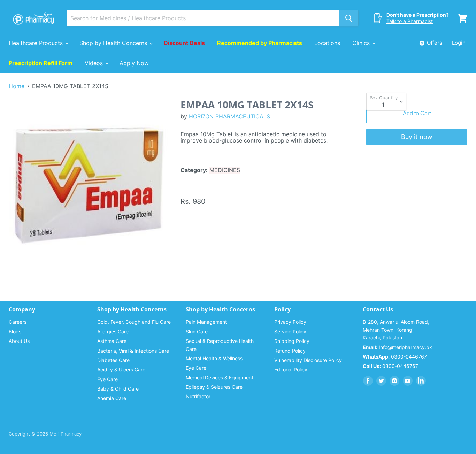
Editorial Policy (290, 369)
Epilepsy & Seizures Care (214, 387)
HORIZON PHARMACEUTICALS (229, 116)
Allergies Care (113, 331)
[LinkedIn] (421, 381)
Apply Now (134, 63)
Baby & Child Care (118, 389)
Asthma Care (111, 341)
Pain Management (206, 322)
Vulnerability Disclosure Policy (308, 360)
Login (459, 42)
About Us (19, 341)
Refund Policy (290, 351)
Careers (17, 322)
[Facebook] (368, 381)
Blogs (15, 331)
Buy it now (416, 136)
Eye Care (107, 379)
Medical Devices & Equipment (219, 377)
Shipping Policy (291, 341)
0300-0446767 (395, 357)
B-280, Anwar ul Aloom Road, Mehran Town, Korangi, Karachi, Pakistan (396, 329)
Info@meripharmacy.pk (397, 347)
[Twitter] (381, 381)
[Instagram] (394, 381)
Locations (327, 42)
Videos (95, 63)
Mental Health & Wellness (214, 358)
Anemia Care (111, 398)
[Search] (348, 18)
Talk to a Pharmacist (409, 21)
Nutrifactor (198, 396)
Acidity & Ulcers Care (121, 369)
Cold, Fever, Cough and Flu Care (134, 322)
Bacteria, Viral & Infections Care (133, 351)
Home (16, 86)
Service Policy (290, 331)
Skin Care (197, 331)
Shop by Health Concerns (114, 42)
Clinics (361, 42)
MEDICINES (224, 170)
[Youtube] (408, 381)
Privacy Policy (290, 322)
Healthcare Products (36, 42)
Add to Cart (417, 113)
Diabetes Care (113, 360)
